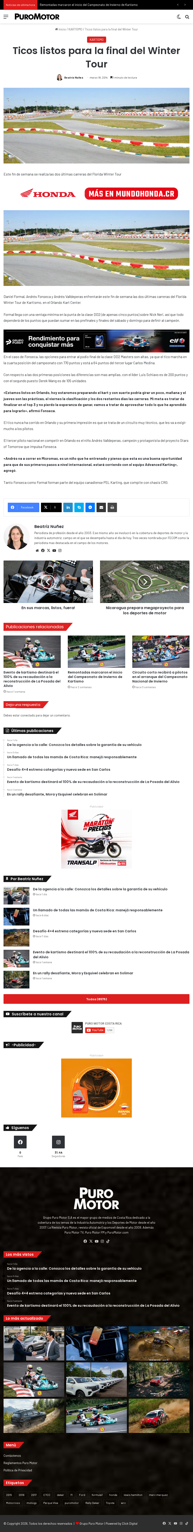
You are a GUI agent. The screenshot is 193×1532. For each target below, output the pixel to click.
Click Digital (129, 1523)
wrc (123, 1502)
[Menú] (6, 18)
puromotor (72, 1502)
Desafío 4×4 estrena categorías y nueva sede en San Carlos (84, 931)
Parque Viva (50, 1502)
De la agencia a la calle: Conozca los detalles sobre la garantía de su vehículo (100, 889)
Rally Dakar (92, 1502)
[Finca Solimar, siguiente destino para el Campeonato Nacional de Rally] (159, 1416)
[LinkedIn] (68, 507)
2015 (9, 1494)
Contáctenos (12, 1455)
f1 (71, 1494)
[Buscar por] (187, 18)
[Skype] (79, 507)
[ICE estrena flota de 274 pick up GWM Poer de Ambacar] (96, 1379)
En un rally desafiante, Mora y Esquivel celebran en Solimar (83, 973)
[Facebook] (43, 550)
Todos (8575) (96, 999)
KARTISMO (75, 29)
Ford (82, 1494)
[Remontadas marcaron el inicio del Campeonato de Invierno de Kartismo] (96, 652)
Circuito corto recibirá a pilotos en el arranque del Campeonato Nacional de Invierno (160, 677)
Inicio (62, 29)
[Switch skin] (179, 18)
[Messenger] (90, 507)
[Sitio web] (37, 550)
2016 (21, 1494)
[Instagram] (60, 550)
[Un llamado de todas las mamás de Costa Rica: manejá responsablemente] (16, 916)
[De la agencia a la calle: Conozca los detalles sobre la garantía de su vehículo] (16, 895)
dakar (60, 1494)
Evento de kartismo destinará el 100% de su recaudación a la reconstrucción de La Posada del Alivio (32, 679)
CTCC (46, 1494)
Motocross (13, 1502)
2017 (34, 1494)
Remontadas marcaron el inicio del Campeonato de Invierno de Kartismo (95, 677)
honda (113, 1494)
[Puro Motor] (37, 16)
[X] (48, 550)
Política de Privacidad (18, 1470)
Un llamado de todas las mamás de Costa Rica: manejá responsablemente (98, 910)
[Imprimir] (112, 507)
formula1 (97, 1494)
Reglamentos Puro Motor (20, 1463)
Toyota (110, 1502)
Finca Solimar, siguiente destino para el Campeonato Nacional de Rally (87, 5)
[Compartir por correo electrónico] (101, 507)
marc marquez (158, 1494)
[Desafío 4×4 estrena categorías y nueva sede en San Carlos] (16, 937)
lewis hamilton (133, 1494)
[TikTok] (108, 1241)
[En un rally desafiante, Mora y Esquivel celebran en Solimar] (16, 979)
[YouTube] (54, 550)
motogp (32, 1502)
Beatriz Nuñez (73, 77)
